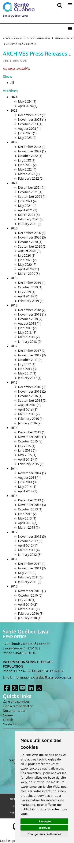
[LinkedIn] (31, 689)
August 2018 (27, 323)
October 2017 (28, 360)
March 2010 (26, 609)
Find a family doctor (18, 706)
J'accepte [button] (44, 821)
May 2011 (25, 573)
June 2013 (25, 514)
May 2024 (25, 101)
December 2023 (29, 115)
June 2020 (25, 260)
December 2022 (29, 147)
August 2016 (27, 405)
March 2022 (26, 174)
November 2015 (29, 437)
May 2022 (25, 169)
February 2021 (28, 219)
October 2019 (28, 287)
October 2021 (28, 192)
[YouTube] (22, 689)
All (12, 83)
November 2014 (29, 473)
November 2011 (29, 568)
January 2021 (27, 224)
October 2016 (28, 396)
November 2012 (29, 536)
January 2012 (27, 555)
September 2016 (30, 400)
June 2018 (25, 328)
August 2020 (27, 251)
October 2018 (28, 319)
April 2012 (25, 545)
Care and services (16, 701)
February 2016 (28, 419)
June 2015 (25, 450)
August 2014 (27, 478)
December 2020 (29, 233)
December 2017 (29, 351)
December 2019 (29, 283)
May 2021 (25, 206)
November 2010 (29, 591)
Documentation (40, 38)
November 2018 (29, 314)
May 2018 (25, 332)
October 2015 (28, 441)
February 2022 (28, 178)
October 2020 (28, 242)
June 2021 (25, 201)
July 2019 (24, 292)
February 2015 (28, 464)
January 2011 (27, 582)
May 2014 (25, 487)
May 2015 (25, 455)
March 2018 (26, 337)
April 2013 (25, 523)
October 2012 (28, 541)
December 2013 (29, 500)
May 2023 (25, 138)
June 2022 (25, 165)
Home (6, 38)
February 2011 (28, 577)
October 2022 (28, 156)
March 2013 (26, 527)
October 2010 (28, 595)
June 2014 (25, 482)
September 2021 (30, 197)
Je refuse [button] (44, 827)
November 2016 (29, 391)
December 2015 (29, 432)
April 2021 (25, 210)
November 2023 (29, 119)
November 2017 (29, 355)
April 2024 (25, 106)
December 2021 (29, 187)
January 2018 (27, 342)
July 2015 (24, 446)
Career (8, 715)
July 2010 (24, 600)
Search (8, 719)
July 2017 (24, 364)
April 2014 (25, 491)
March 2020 (26, 274)
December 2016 (29, 387)
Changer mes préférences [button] (44, 834)
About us (20, 38)
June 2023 (25, 133)
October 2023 (28, 124)
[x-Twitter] (15, 689)
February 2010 (28, 613)
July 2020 (24, 255)
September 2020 (30, 246)
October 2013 (28, 509)
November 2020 (29, 237)
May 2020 (25, 264)
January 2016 (27, 423)
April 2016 (25, 410)
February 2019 (28, 301)
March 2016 (26, 414)
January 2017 (27, 378)
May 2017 (25, 373)
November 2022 (29, 151)
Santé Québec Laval (26, 631)
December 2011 (29, 564)
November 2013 (29, 505)
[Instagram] (39, 689)
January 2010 (27, 618)
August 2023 (27, 129)
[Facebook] (7, 689)
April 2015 (25, 459)
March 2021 (26, 215)
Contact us (11, 724)
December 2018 (29, 310)
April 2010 (25, 604)
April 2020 (25, 269)
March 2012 (26, 550)
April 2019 (25, 296)
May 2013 (25, 518)
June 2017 (25, 369)
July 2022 (24, 160)
